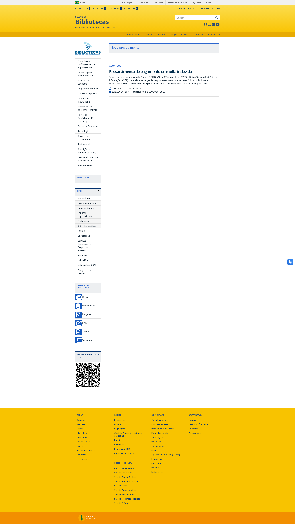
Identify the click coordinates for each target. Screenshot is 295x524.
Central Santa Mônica (124, 468)
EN (218, 8)
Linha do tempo (86, 207)
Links (85, 323)
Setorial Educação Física (125, 477)
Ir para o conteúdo (82, 8)
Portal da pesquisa (160, 433)
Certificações (84, 220)
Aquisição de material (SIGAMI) (87, 150)
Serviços (149, 34)
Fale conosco (214, 34)
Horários (162, 34)
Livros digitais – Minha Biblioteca (86, 74)
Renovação (156, 463)
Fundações (82, 459)
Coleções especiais (88, 93)
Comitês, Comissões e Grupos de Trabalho (84, 245)
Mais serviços (85, 165)
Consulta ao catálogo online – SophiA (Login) (86, 64)
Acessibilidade (184, 8)
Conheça (81, 420)
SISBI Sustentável (87, 225)
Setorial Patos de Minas (125, 490)
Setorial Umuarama (123, 472)
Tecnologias (84, 131)
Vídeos (85, 331)
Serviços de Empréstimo (84, 137)
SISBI (79, 190)
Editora (80, 446)
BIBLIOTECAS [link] (83, 178)
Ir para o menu (99, 8)
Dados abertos (133, 34)
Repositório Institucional (84, 100)
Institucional (84, 198)
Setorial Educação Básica (126, 481)
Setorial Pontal (121, 485)
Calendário (83, 260)
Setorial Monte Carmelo (125, 494)
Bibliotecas (82, 437)
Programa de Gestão (85, 271)
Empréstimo (157, 459)
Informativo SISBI (87, 265)
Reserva (155, 467)
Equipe (81, 230)
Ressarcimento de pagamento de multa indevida (150, 71)
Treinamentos (85, 144)
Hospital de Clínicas (86, 450)
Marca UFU (82, 424)
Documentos (88, 305)
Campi (80, 428)
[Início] (88, 48)
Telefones (199, 34)
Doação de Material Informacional (88, 159)
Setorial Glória (121, 503)
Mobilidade (82, 433)
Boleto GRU (156, 441)
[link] (88, 191)
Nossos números (87, 202)
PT (213, 8)
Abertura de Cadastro (84, 82)
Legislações (84, 235)
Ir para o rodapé (130, 8)
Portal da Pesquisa (88, 126)
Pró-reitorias (83, 454)
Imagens (86, 314)
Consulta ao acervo (160, 420)
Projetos (82, 255)
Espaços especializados (85, 214)
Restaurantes (83, 441)
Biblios (154, 450)
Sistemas (87, 340)
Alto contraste (201, 8)
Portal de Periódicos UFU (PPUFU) (86, 118)
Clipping (86, 297)
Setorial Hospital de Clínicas (127, 498)
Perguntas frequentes (180, 34)
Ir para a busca (115, 8)
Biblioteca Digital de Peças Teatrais (87, 108)
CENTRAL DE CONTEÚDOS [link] (83, 286)
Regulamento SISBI (88, 88)
